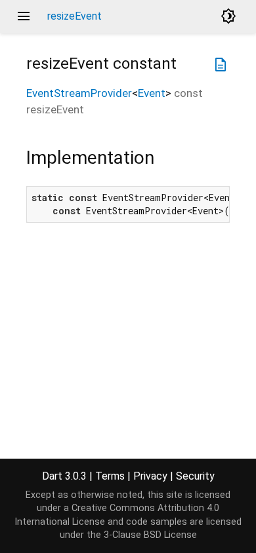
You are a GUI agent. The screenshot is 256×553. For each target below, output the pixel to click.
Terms (110, 476)
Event (151, 93)
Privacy (150, 476)
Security (195, 476)
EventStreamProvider (79, 93)
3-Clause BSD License (150, 535)
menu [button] (24, 16)
